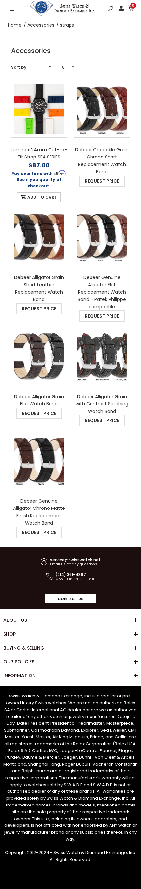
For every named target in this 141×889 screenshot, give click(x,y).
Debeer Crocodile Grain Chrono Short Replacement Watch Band (102, 160)
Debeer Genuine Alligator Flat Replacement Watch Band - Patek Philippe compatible (102, 292)
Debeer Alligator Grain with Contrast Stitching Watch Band (101, 404)
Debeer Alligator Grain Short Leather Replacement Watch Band (39, 288)
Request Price (102, 181)
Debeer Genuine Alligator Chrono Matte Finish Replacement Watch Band (39, 512)
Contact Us (70, 598)
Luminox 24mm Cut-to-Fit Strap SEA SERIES (39, 153)
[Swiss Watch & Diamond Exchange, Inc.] (62, 9)
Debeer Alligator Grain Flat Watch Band (39, 400)
